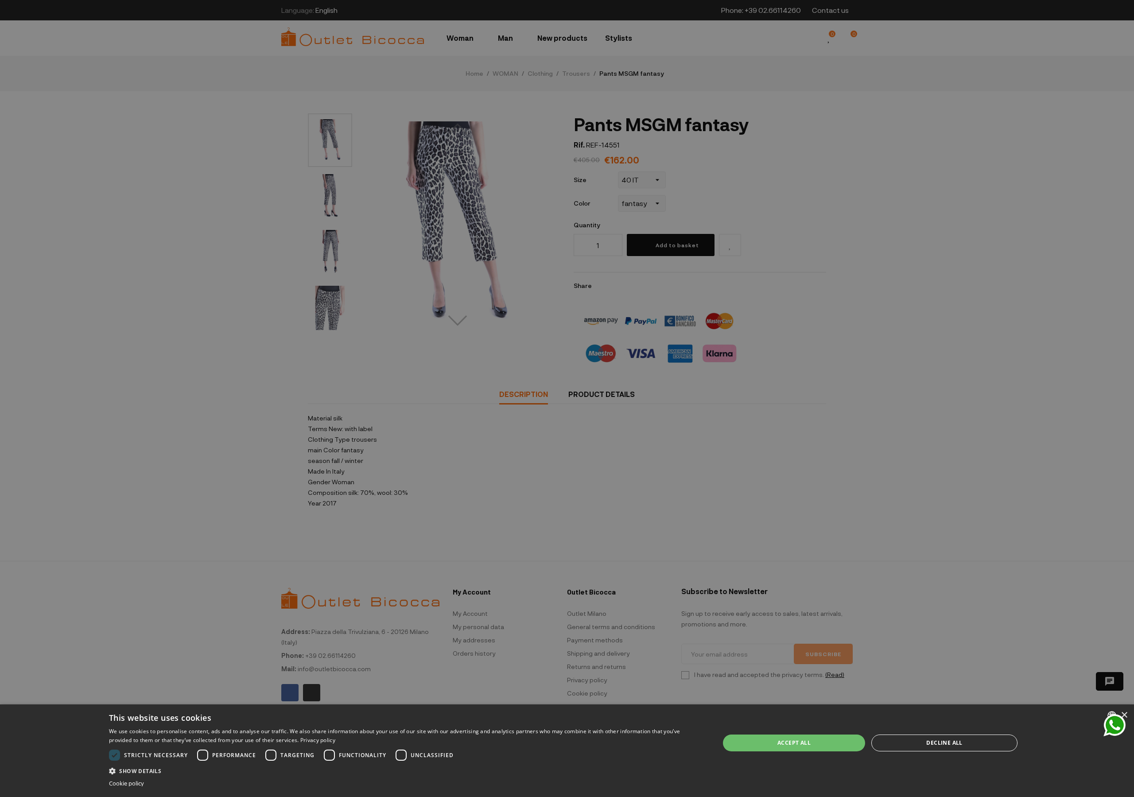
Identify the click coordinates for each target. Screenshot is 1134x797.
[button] (405, 770)
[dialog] (567, 750)
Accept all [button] (794, 742)
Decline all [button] (944, 742)
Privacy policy (317, 740)
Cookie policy (126, 783)
